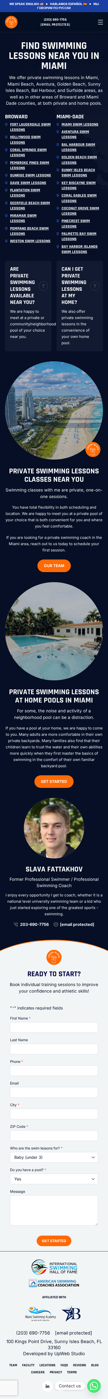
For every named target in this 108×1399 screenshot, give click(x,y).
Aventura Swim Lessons (75, 134)
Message (17, 1191)
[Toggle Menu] (100, 22)
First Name (20, 1018)
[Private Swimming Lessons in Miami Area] (11, 22)
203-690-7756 (34, 924)
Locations (47, 1365)
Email (14, 1083)
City (14, 1105)
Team (13, 1365)
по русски (62, 8)
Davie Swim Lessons (28, 183)
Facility (28, 1365)
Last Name (19, 1040)
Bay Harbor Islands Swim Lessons (80, 249)
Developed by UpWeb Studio (54, 1353)
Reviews (79, 1365)
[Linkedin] (47, 1386)
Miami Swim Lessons (80, 124)
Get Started (54, 781)
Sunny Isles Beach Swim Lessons (78, 172)
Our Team (54, 565)
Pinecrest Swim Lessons (76, 223)
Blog (95, 1365)
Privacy (56, 1372)
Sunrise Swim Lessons (30, 175)
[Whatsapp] (94, 1386)
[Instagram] (60, 1386)
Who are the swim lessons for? (36, 1148)
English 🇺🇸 (34, 4)
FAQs (64, 1365)
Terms (72, 1372)
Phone (16, 1061)
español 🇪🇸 (77, 4)
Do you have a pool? (28, 1170)
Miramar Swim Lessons (23, 218)
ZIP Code (19, 1126)
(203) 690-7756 (55, 19)
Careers (38, 1372)
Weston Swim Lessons (30, 241)
